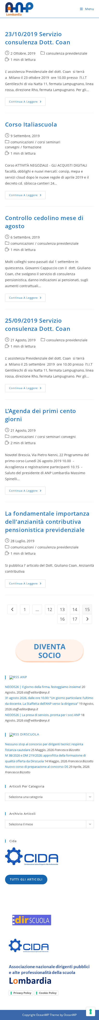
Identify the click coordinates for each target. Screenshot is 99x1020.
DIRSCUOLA (29, 734)
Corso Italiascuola (31, 124)
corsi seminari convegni (56, 436)
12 (49, 609)
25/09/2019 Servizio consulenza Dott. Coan (37, 324)
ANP (23, 677)
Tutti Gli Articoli (26, 879)
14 (74, 609)
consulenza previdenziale (66, 53)
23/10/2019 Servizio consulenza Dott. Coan (37, 38)
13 (62, 609)
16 (62, 619)
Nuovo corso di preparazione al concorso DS (36, 766)
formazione (32, 147)
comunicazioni (22, 142)
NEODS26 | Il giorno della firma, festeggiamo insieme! (43, 687)
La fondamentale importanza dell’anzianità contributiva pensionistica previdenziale (47, 521)
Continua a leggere (27, 102)
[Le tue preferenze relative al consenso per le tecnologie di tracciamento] (90, 1011)
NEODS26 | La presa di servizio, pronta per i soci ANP (42, 715)
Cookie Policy (47, 993)
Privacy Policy (22, 993)
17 (74, 619)
